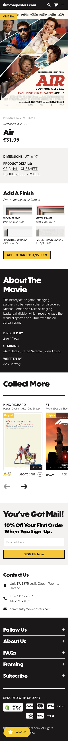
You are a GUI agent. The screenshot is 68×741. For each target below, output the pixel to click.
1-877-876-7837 (21, 596)
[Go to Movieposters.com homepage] (19, 5)
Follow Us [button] (15, 629)
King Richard (14, 404)
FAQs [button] (9, 652)
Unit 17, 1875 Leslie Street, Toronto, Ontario (34, 585)
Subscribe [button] (15, 675)
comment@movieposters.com (30, 609)
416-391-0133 (20, 601)
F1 (47, 404)
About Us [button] (14, 641)
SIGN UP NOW (34, 554)
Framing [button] (13, 664)
